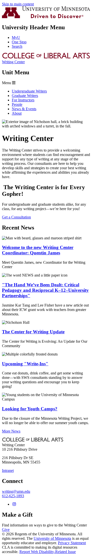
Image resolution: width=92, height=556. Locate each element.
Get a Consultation (16, 217)
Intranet (8, 470)
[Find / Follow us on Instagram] (14, 504)
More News (11, 431)
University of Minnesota (52, 538)
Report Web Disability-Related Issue (47, 552)
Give (6, 529)
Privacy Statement (72, 543)
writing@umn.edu (16, 491)
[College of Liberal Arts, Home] (46, 57)
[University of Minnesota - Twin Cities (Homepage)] (46, 17)
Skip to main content (18, 4)
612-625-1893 (13, 496)
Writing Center (13, 62)
